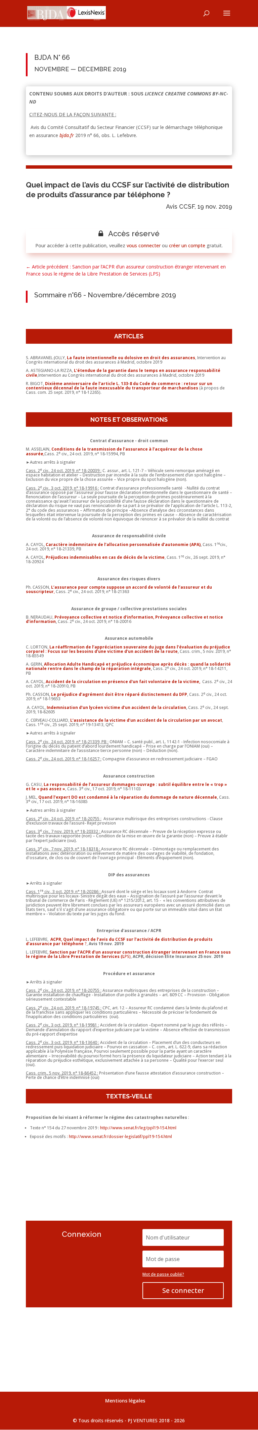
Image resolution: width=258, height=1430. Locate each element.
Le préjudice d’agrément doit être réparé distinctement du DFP (119, 694)
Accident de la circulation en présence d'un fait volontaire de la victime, (123, 681)
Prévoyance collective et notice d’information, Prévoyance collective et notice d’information (124, 619)
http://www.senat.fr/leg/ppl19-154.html (138, 1128)
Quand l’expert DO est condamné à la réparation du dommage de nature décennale (127, 797)
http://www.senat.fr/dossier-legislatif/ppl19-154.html (120, 1136)
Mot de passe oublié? (163, 1274)
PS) (128, 954)
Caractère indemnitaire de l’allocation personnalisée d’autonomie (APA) (123, 544)
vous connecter (144, 245)
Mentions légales (125, 1400)
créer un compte (187, 245)
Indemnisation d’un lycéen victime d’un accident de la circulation (116, 707)
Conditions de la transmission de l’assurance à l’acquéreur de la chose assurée (114, 451)
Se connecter (183, 1290)
